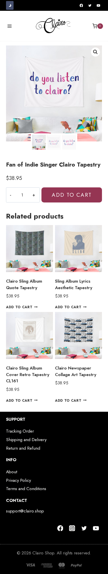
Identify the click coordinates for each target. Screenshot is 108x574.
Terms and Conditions (26, 489)
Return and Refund (23, 448)
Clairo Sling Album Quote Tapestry (24, 284)
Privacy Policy (18, 480)
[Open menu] (9, 26)
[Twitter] (89, 5)
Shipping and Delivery (26, 440)
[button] (95, 52)
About (11, 472)
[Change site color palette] (10, 5)
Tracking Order (20, 431)
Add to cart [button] (19, 306)
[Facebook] (81, 5)
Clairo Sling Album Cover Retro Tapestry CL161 (27, 374)
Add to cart (71, 195)
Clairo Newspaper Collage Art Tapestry (75, 371)
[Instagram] (72, 528)
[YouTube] (98, 5)
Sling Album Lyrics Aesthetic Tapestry (73, 284)
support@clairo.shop (25, 511)
